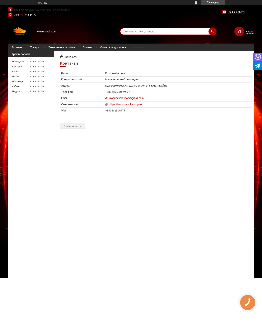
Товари (34, 47)
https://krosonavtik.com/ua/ (125, 104)
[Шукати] (212, 31)
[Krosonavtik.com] (20, 31)
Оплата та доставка (113, 47)
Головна (17, 47)
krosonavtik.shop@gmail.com (126, 98)
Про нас (87, 47)
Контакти (140, 47)
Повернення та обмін (62, 47)
